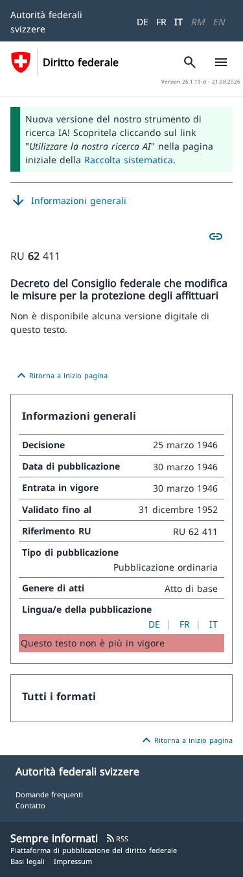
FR (161, 22)
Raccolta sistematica (128, 160)
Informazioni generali (68, 201)
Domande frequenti (49, 794)
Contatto (30, 805)
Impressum (73, 861)
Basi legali (27, 861)
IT (178, 22)
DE (142, 22)
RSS (117, 838)
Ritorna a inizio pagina (61, 375)
